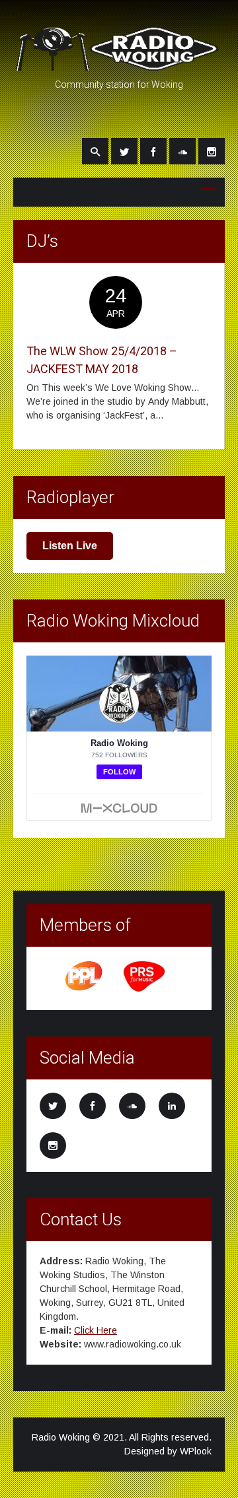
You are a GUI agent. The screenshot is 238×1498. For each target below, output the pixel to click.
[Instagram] (211, 151)
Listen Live (69, 545)
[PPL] (84, 989)
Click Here (95, 1330)
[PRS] (145, 989)
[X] (124, 151)
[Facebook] (153, 151)
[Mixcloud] (182, 151)
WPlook (196, 1451)
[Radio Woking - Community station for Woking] (119, 65)
